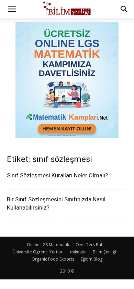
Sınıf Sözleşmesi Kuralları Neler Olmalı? (57, 175)
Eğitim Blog (91, 259)
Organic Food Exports (53, 259)
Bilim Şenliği (104, 252)
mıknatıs (78, 252)
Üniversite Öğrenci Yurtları (38, 252)
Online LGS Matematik (48, 245)
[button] (12, 9)
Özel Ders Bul (89, 245)
